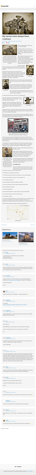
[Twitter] (4, 42)
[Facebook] (2, 42)
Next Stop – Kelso (5, 240)
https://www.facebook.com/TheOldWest (14, 280)
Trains (6, 241)
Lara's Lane (13, 41)
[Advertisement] (18, 2)
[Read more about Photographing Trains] (26, 237)
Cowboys (9, 41)
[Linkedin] (8, 42)
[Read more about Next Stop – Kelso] (9, 235)
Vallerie (7, 420)
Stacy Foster (8, 275)
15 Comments (4, 41)
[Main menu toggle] (34, 6)
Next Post (33, 224)
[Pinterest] (6, 42)
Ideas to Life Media (29, 471)
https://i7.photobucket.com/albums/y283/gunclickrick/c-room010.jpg (15, 304)
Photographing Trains (23, 243)
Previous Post (4, 224)
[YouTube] (19, 466)
